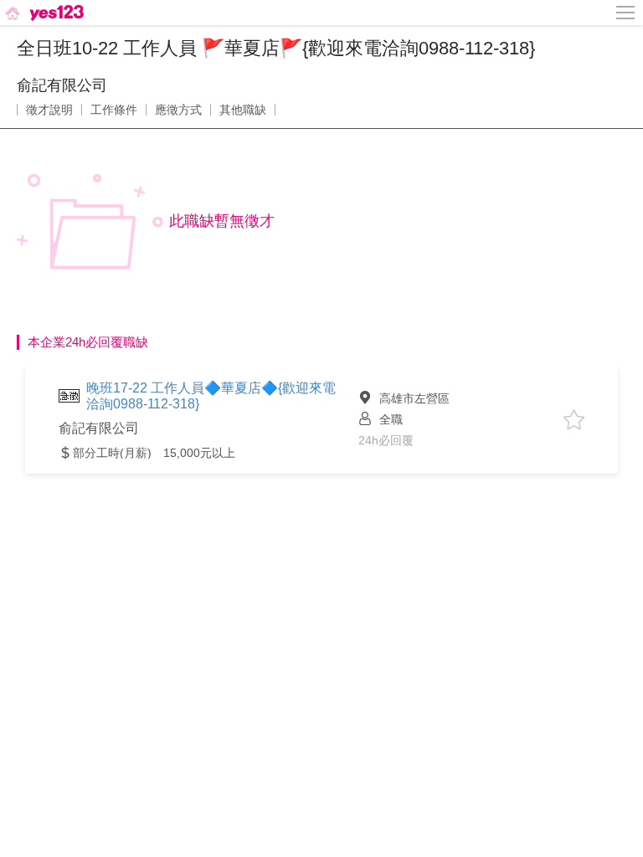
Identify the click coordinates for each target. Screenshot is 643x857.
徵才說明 (49, 109)
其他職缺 (242, 109)
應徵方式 (178, 109)
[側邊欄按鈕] (626, 12)
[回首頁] (43, 12)
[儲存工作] (573, 419)
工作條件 (113, 109)
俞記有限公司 (62, 85)
